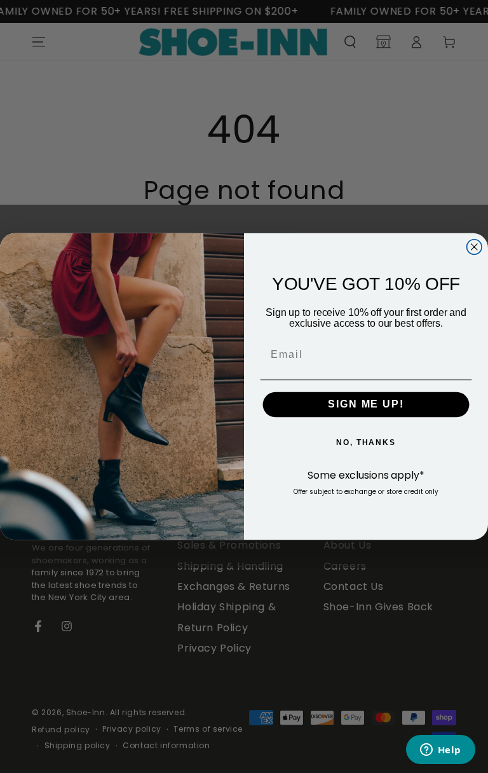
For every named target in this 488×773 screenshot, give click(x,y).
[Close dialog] (474, 247)
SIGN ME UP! (365, 404)
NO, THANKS (366, 442)
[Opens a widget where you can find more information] (440, 751)
